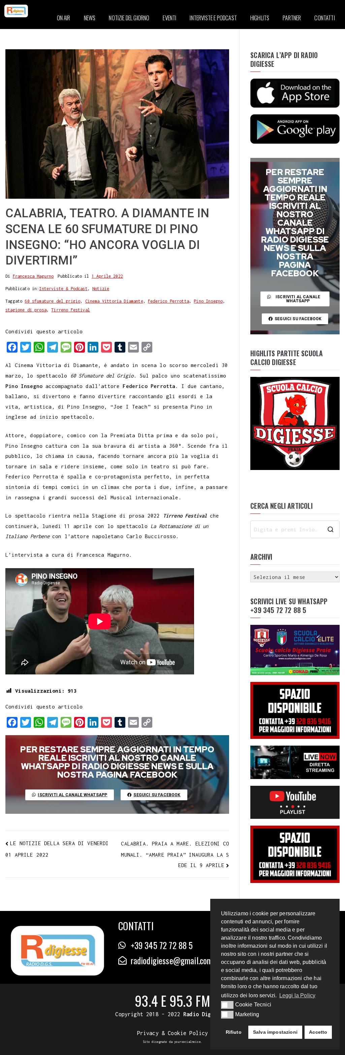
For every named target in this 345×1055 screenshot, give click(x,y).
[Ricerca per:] (295, 529)
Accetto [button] (318, 1032)
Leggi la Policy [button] (297, 995)
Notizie (100, 288)
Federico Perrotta (168, 301)
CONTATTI (324, 17)
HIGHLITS (259, 17)
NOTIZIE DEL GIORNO (129, 17)
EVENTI (169, 17)
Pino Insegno (208, 301)
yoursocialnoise (187, 1042)
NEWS (90, 17)
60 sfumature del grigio (52, 301)
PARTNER (292, 17)
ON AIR (63, 17)
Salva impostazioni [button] (275, 1032)
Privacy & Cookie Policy (172, 1033)
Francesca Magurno (33, 276)
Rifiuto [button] (234, 1032)
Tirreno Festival (70, 309)
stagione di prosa (25, 309)
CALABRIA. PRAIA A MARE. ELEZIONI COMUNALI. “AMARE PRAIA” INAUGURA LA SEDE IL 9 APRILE (175, 854)
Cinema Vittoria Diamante (114, 301)
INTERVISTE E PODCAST (213, 17)
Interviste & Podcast (63, 288)
